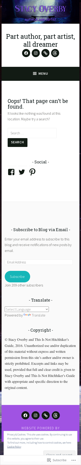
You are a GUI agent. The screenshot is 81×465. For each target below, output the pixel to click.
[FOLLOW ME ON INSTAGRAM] (35, 415)
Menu (43, 73)
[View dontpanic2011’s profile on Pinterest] (33, 172)
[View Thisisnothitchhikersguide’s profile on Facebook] (12, 172)
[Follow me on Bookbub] (45, 53)
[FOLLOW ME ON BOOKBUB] (45, 415)
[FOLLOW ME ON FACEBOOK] (25, 415)
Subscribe (17, 276)
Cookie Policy (14, 446)
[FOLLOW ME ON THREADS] (56, 415)
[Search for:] (32, 133)
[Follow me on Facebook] (26, 53)
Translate (38, 315)
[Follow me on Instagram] (36, 53)
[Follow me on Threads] (55, 53)
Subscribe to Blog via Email (40, 229)
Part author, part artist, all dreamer (40, 40)
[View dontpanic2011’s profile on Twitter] (22, 172)
